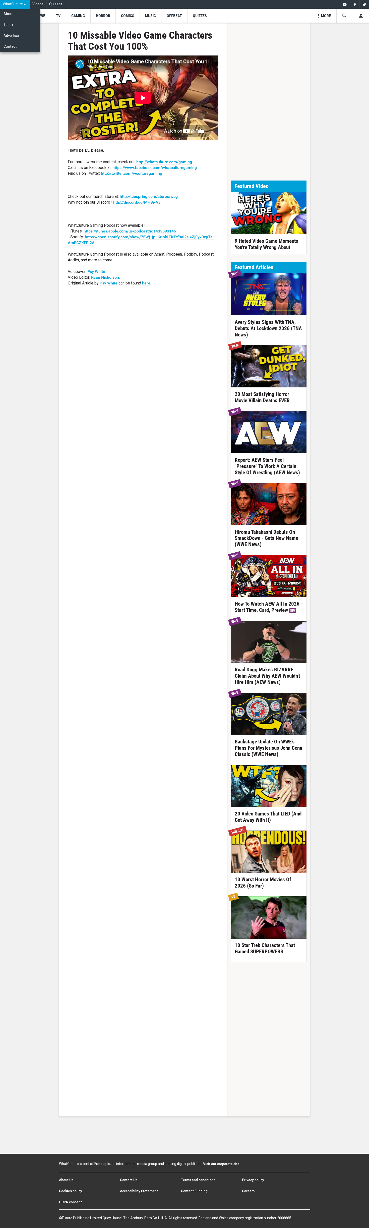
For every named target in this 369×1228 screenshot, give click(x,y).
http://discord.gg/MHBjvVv (136, 202)
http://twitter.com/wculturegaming (131, 173)
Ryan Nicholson (105, 277)
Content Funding (194, 1191)
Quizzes (55, 4)
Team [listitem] (8, 25)
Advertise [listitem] (11, 36)
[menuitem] (15, 4)
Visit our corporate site (221, 1164)
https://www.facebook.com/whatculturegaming (154, 167)
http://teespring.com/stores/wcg (149, 196)
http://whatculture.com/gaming (164, 161)
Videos (37, 4)
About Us (66, 1180)
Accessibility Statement (139, 1191)
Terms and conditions (198, 1180)
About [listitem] (9, 14)
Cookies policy (70, 1191)
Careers (248, 1191)
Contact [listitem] (10, 46)
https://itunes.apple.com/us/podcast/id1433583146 (130, 231)
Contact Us (128, 1180)
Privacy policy (253, 1180)
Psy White (96, 271)
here (146, 283)
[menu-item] (41, 16)
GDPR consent (70, 1202)
